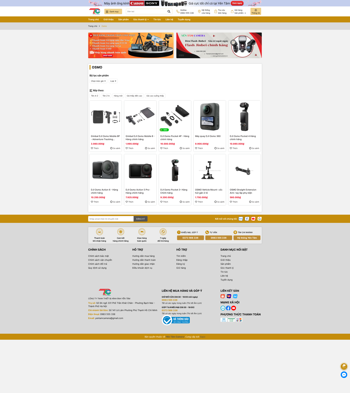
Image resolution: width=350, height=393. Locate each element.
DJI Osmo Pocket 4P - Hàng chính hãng (174, 137)
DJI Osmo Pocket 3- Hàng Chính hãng (173, 191)
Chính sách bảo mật (98, 256)
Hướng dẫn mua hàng (143, 256)
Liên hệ (169, 19)
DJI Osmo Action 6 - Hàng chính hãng (104, 191)
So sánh (116, 148)
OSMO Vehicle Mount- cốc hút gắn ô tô (208, 191)
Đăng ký (180, 264)
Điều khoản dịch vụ (142, 267)
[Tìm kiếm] (169, 11)
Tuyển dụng (184, 19)
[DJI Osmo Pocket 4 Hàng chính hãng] (244, 116)
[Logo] (94, 11)
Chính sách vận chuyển (100, 260)
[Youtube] (253, 218)
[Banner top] (175, 3)
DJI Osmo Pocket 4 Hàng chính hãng (243, 137)
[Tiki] (235, 296)
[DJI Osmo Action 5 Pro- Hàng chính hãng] (140, 170)
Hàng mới (118, 96)
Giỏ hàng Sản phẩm (240, 11)
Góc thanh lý (140, 19)
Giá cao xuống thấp (155, 96)
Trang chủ (93, 19)
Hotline (187, 11)
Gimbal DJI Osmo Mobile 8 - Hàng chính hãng (140, 137)
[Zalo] (241, 218)
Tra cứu (222, 11)
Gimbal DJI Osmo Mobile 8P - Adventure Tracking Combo (105, 138)
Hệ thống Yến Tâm (247, 237)
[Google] (259, 218)
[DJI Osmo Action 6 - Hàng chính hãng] (105, 170)
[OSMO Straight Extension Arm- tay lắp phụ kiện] (244, 170)
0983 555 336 (219, 237)
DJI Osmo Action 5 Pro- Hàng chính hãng (138, 191)
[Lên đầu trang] (344, 359)
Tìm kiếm (181, 256)
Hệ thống (206, 11)
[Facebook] (247, 218)
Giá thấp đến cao (134, 96)
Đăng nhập (182, 260)
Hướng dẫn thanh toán (144, 260)
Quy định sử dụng (97, 267)
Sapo (202, 336)
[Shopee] (223, 296)
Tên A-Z (94, 96)
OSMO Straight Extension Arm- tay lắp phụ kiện (243, 191)
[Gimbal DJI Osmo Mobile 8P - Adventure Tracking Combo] (105, 116)
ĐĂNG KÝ (140, 219)
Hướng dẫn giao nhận (143, 264)
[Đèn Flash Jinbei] (219, 45)
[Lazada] (229, 296)
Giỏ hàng (181, 267)
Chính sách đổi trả (97, 264)
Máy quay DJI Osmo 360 (208, 136)
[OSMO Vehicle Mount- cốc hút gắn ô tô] (209, 170)
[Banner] (131, 45)
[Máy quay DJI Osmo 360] (209, 116)
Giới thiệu (108, 19)
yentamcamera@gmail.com (109, 318)
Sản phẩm (123, 19)
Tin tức (157, 19)
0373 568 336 (190, 237)
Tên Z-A (106, 96)
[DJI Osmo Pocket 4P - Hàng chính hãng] (175, 116)
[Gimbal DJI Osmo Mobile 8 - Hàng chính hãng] (140, 116)
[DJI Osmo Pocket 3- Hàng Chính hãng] (175, 170)
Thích (96, 148)
